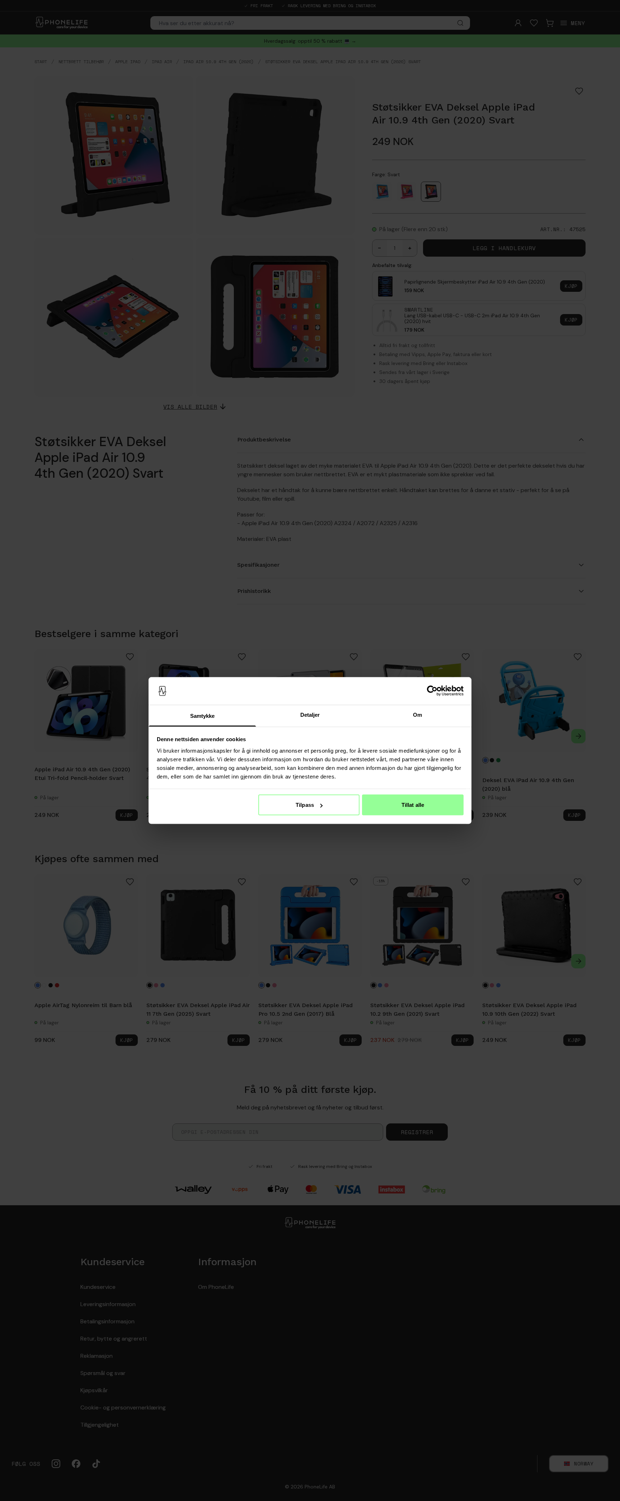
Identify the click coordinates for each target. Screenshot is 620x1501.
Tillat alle (412, 805)
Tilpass (305, 805)
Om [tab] (417, 714)
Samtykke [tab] (202, 715)
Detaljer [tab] (310, 714)
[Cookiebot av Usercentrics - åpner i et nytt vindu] (432, 691)
